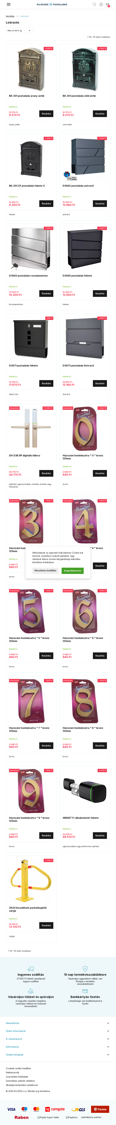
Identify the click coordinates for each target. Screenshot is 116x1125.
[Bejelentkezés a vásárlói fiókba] (101, 4)
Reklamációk (12, 1072)
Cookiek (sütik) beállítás (18, 1068)
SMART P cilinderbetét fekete (81, 817)
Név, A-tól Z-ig (19, 30)
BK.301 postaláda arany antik (26, 95)
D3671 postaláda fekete (23, 365)
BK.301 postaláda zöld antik (79, 95)
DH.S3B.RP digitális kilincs (24, 455)
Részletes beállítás (45, 570)
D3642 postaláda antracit (78, 185)
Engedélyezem (72, 570)
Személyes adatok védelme (20, 1080)
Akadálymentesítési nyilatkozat (22, 1085)
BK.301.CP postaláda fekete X (27, 185)
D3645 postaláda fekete (77, 275)
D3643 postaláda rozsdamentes (28, 275)
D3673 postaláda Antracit (78, 365)
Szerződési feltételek (17, 1076)
